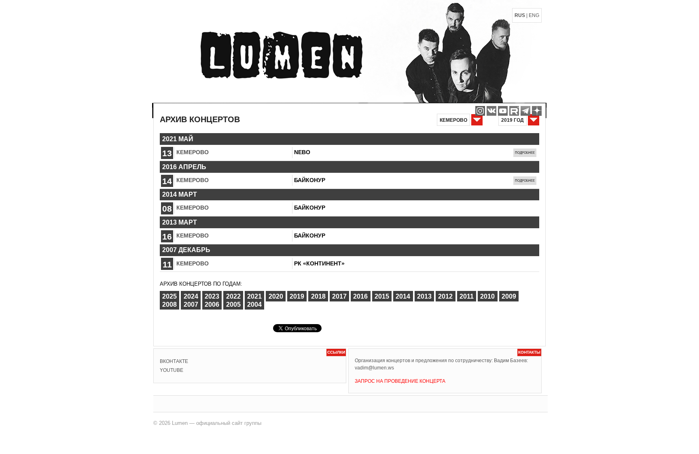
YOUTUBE (171, 370)
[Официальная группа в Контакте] (491, 111)
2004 (254, 304)
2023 (212, 296)
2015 (382, 296)
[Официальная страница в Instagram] (480, 111)
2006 (212, 304)
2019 (297, 296)
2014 (403, 296)
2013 (424, 296)
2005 (233, 304)
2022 (233, 296)
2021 (254, 296)
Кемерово (192, 152)
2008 (169, 304)
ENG (534, 15)
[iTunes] (537, 111)
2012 (445, 296)
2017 (339, 296)
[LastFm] (525, 111)
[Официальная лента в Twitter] (514, 111)
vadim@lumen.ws (374, 368)
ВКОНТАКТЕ (174, 361)
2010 (487, 296)
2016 (360, 296)
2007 (191, 304)
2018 (318, 296)
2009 (509, 296)
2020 (276, 296)
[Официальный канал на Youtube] (503, 111)
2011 (467, 296)
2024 (191, 296)
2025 (169, 296)
